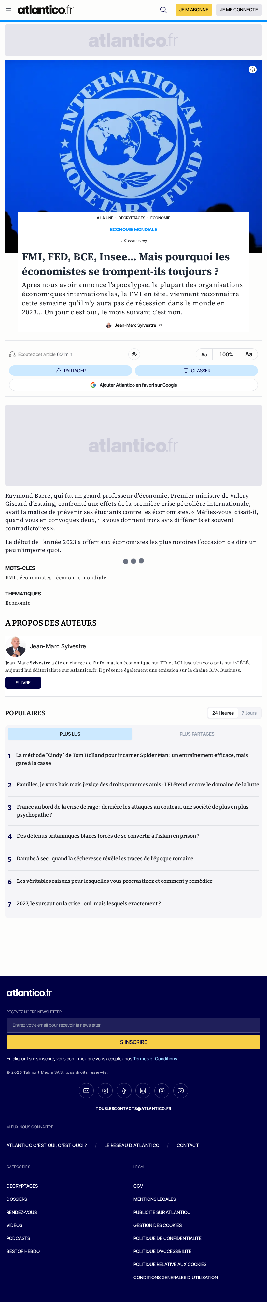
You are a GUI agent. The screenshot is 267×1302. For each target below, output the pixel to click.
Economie (160, 217)
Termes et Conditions (155, 1058)
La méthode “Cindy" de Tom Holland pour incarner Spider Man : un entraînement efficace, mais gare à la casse (132, 759)
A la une (105, 217)
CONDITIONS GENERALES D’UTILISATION (176, 1277)
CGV (138, 1186)
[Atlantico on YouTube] (180, 1090)
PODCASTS (18, 1238)
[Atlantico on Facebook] (124, 1090)
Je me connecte (239, 9)
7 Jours (249, 713)
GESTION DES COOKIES (158, 1225)
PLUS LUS (70, 734)
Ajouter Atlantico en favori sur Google (138, 385)
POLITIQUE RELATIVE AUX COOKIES (170, 1264)
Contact (188, 1145)
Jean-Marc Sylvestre (135, 325)
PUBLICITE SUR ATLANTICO (162, 1212)
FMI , (12, 577)
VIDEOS (14, 1225)
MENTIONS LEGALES (155, 1199)
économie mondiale (81, 577)
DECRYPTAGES (22, 1186)
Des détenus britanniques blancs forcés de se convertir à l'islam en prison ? (108, 836)
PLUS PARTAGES (197, 734)
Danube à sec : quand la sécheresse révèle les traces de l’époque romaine (105, 858)
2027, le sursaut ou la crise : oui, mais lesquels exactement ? (89, 903)
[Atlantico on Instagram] (161, 1090)
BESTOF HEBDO (23, 1251)
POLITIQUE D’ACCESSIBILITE (162, 1251)
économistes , (38, 577)
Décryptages (132, 217)
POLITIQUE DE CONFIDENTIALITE (168, 1238)
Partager (75, 370)
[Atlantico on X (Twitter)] (105, 1090)
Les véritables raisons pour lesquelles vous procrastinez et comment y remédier (114, 881)
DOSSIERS (17, 1199)
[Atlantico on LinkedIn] (142, 1090)
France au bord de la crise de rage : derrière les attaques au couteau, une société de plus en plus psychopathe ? (133, 811)
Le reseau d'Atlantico (132, 1145)
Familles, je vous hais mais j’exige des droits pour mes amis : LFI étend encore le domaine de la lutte (138, 784)
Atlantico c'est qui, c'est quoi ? (47, 1145)
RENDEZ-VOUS (22, 1212)
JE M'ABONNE (193, 9)
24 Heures (223, 713)
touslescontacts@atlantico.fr (133, 1108)
